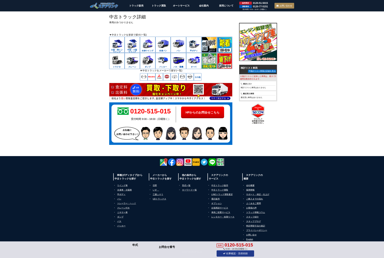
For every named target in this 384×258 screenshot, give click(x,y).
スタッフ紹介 (252, 217)
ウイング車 (122, 185)
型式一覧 (186, 185)
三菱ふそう (158, 194)
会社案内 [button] (204, 5)
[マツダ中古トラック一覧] (182, 77)
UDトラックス (159, 199)
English (249, 239)
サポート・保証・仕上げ (257, 194)
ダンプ (120, 217)
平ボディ (121, 194)
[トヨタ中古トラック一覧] (174, 77)
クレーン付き (123, 208)
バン (119, 199)
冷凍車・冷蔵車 (124, 190)
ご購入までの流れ (254, 199)
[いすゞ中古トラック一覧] (151, 77)
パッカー (121, 226)
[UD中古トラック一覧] (167, 77)
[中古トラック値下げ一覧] (224, 61)
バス (119, 221)
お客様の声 (251, 208)
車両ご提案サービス (220, 212)
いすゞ (156, 190)
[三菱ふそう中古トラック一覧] (159, 77)
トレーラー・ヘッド (126, 203)
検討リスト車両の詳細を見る (263, 71)
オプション (216, 203)
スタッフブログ (253, 221)
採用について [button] (226, 5)
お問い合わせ (286, 5)
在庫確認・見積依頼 (236, 253)
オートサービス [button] (181, 5)
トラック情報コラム (255, 212)
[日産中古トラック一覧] (190, 77)
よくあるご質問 (253, 203)
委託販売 (215, 199)
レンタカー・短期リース (222, 217)
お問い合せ (251, 235)
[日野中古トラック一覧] (144, 77)
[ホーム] (104, 5)
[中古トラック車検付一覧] (209, 61)
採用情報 (250, 190)
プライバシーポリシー (256, 230)
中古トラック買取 (219, 190)
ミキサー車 (122, 212)
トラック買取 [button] (159, 5)
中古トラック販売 (219, 185)
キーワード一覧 (189, 190)
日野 (155, 185)
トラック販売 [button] (136, 5)
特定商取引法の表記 (255, 226)
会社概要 (250, 185)
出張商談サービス (219, 208)
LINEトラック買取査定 (222, 194)
